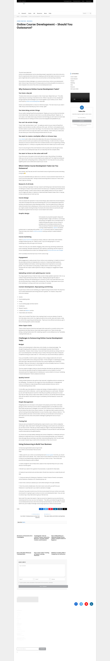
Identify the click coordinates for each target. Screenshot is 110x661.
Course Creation (21, 21)
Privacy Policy (79, 125)
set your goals (49, 455)
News (45, 13)
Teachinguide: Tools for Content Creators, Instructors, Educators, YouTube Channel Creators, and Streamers (42, 538)
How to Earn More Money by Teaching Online (24, 553)
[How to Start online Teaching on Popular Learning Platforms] (42, 546)
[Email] (12, 87)
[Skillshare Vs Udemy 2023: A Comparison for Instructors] (59, 546)
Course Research (74, 78)
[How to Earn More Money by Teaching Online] (24, 546)
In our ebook (22, 139)
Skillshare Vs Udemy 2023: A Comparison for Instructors (58, 553)
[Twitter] (12, 77)
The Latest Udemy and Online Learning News (54, 516)
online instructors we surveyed (55, 250)
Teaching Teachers (76, 1)
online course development (33, 101)
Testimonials (88, 1)
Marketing (73, 82)
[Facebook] (12, 74)
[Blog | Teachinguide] (55, 7)
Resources (39, 13)
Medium (28, 310)
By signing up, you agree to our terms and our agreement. (31, 652)
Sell (34, 13)
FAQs (50, 13)
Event (83, 1)
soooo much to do (27, 239)
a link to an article (37, 231)
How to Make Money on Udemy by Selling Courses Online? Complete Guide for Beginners (58, 538)
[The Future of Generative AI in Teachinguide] (24, 529)
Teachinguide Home (67, 1)
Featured (72, 80)
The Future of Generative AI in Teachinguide (24, 536)
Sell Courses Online (74, 89)
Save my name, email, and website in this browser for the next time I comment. (36, 582)
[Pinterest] (12, 84)
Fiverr (41, 229)
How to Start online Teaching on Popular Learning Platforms (41, 554)
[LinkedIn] (12, 80)
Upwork (55, 227)
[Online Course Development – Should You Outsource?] (55, 49)
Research (24, 13)
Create (29, 13)
